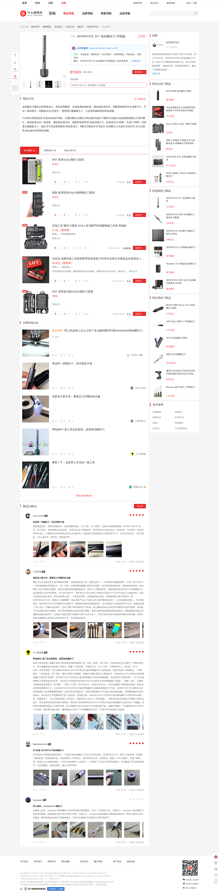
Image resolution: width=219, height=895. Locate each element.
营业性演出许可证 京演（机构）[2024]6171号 (38, 876)
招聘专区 (52, 861)
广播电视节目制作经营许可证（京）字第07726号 (39, 879)
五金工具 (70, 27)
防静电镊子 (179, 423)
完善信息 (142, 99)
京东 (129, 182)
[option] (31, 84)
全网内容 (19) (50, 150)
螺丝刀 (81, 27)
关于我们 (24, 861)
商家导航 (106, 13)
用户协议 (117, 861)
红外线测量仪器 (181, 428)
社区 (50, 3)
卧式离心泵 (179, 417)
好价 (37, 3)
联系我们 (38, 861)
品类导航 (125, 13)
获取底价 (140, 72)
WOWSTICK (93, 27)
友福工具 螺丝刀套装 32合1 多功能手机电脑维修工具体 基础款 (89, 225)
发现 (25, 159)
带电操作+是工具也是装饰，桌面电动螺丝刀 (78, 429)
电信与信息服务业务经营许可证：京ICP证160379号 (66, 873)
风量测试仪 (156, 417)
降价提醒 (87, 72)
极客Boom (138, 487)
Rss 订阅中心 (191, 888)
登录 (188, 3)
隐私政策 (131, 861)
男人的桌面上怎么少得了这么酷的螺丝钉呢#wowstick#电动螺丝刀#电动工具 (99, 330)
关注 (143, 36)
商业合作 (154, 3)
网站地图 (65, 861)
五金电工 (58, 27)
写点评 (140, 506)
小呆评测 (139, 421)
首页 (24, 3)
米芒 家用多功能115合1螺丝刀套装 (72, 291)
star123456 (140, 388)
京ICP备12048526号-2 (98, 873)
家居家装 (47, 27)
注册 (195, 3)
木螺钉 (155, 423)
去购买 (140, 182)
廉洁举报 (98, 861)
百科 (64, 3)
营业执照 (106, 876)
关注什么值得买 (192, 884)
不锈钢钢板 (156, 412)
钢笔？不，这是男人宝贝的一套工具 (73, 462)
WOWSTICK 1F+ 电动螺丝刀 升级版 (88, 85)
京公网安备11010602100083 (32, 873)
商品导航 (68, 13)
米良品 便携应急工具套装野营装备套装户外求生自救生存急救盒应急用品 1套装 (99, 258)
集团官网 (137, 3)
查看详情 (156, 73)
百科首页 (35, 27)
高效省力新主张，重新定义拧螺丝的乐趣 (76, 396)
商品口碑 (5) (70, 150)
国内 (25, 225)
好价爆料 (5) (29, 150)
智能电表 (178, 412)
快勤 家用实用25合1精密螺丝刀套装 (73, 192)
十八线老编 (140, 454)
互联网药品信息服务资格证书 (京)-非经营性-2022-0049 (80, 876)
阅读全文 (56, 172)
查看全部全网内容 (84, 496)
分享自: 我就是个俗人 (138, 355)
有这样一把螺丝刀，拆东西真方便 (72, 363)
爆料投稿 (171, 3)
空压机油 (155, 428)
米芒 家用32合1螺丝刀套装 (68, 159)
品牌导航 (87, 13)
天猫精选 (126, 248)
